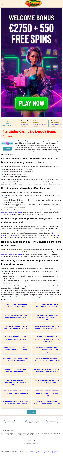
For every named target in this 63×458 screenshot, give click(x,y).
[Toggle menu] (2, 3)
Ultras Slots (22, 124)
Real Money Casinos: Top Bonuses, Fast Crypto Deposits (47, 403)
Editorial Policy (38, 452)
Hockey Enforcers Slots (37, 124)
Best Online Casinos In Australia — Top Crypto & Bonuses (16, 382)
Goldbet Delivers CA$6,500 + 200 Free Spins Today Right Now (47, 370)
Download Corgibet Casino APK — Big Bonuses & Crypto (16, 327)
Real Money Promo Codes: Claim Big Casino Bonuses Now (47, 359)
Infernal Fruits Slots (54, 124)
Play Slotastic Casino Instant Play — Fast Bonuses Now (16, 316)
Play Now (7, 148)
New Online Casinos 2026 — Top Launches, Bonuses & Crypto (15, 403)
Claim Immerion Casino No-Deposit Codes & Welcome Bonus (47, 350)
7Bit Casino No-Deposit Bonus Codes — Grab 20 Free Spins (16, 349)
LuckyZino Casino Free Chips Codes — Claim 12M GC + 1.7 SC (47, 327)
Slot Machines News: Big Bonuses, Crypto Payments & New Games (47, 339)
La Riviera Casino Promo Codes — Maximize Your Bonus (16, 359)
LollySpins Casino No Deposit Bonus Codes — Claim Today (47, 305)
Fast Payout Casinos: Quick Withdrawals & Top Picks (16, 338)
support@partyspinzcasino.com (11, 212)
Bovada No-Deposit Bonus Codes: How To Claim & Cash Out (47, 317)
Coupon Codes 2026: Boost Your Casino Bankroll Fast (16, 370)
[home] (33, 6)
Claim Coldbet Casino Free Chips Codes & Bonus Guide (16, 305)
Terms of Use (46, 452)
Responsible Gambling (55, 452)
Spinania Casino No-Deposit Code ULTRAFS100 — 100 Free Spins (47, 393)
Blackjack (32, 451)
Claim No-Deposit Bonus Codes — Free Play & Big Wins (47, 381)
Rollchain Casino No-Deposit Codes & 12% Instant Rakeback (15, 392)
